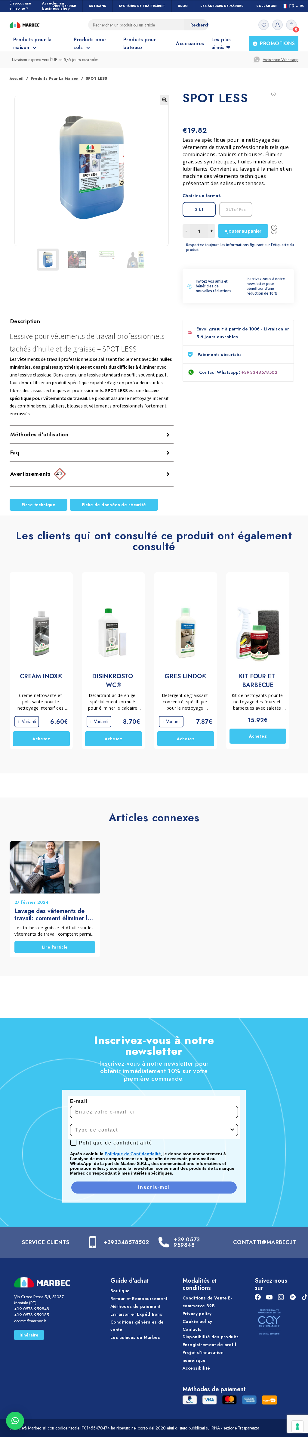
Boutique (120, 1291)
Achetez (41, 739)
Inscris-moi (154, 1187)
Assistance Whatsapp (280, 60)
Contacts (192, 1329)
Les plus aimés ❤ (221, 43)
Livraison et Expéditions (136, 1314)
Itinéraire (29, 1335)
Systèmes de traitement (142, 6)
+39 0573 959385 (31, 1315)
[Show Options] (232, 1130)
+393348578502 (259, 372)
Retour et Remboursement (139, 1299)
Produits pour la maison (55, 78)
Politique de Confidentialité (133, 1153)
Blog (183, 6)
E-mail (79, 1101)
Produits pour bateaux (139, 43)
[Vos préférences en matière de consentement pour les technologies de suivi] (297, 1426)
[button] (164, 100)
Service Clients (45, 1242)
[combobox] (152, 1130)
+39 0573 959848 (187, 1242)
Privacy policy (197, 1314)
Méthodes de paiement (135, 1306)
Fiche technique (38, 505)
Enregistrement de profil (209, 1345)
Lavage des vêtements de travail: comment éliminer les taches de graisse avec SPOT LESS (54, 915)
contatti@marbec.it (30, 1321)
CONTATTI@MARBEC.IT (265, 1242)
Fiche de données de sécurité (114, 505)
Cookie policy (197, 1321)
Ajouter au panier (243, 231)
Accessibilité (196, 1368)
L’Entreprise (64, 6)
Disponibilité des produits (211, 1337)
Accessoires (190, 43)
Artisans (97, 6)
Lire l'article (55, 947)
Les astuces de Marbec (222, 6)
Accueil (16, 78)
